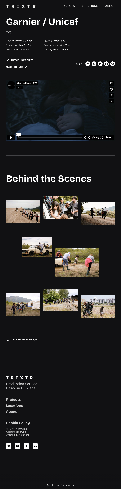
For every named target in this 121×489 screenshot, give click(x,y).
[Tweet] (94, 63)
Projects (13, 399)
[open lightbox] (23, 211)
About (11, 412)
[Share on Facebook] (87, 63)
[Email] (106, 63)
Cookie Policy (18, 423)
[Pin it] (112, 63)
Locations (14, 405)
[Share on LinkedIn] (100, 63)
